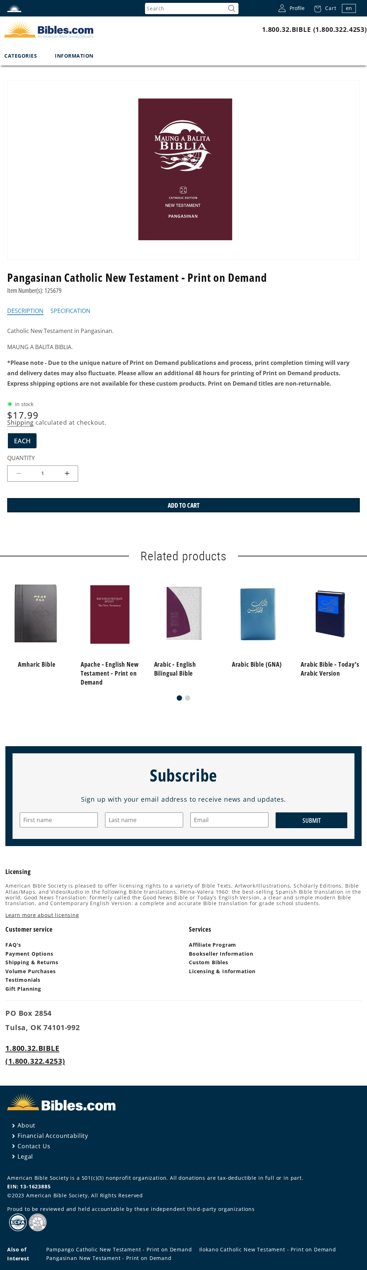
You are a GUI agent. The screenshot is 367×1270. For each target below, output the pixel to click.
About (26, 1125)
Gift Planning (23, 988)
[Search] (231, 8)
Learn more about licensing (42, 915)
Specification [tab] (70, 311)
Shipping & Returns (31, 962)
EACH (25, 442)
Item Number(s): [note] (34, 290)
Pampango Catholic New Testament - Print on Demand (119, 1249)
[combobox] (192, 8)
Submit (311, 820)
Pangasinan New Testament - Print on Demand (108, 1258)
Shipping (20, 422)
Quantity (21, 458)
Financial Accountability (53, 1136)
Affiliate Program (212, 944)
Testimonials (22, 979)
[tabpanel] (183, 357)
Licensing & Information (222, 971)
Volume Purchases (30, 971)
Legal (25, 1156)
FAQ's (13, 944)
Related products (183, 556)
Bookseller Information (221, 953)
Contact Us (34, 1146)
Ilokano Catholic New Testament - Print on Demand (267, 1249)
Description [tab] (25, 311)
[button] (323, 8)
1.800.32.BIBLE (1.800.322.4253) (314, 29)
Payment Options (29, 953)
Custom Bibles (208, 962)
